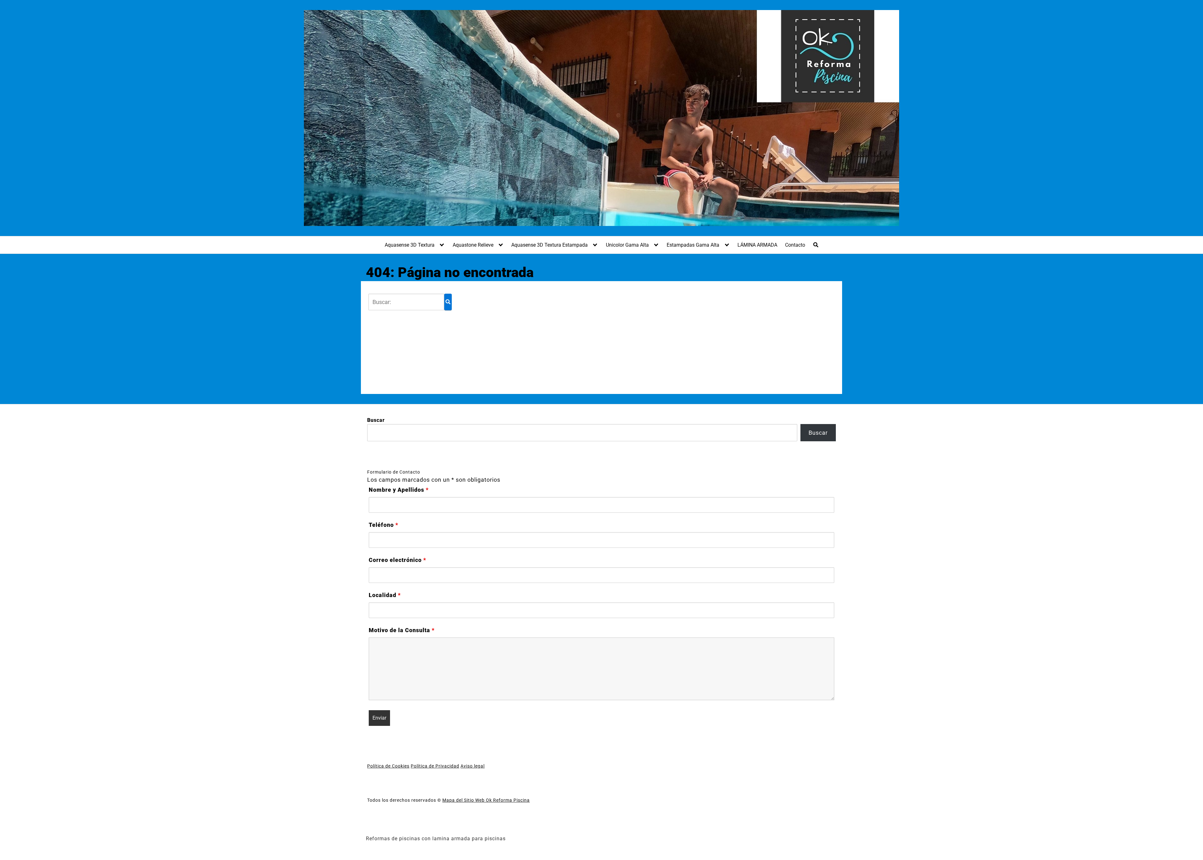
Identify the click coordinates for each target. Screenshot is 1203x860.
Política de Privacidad (435, 765)
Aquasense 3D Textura (410, 245)
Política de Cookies (388, 765)
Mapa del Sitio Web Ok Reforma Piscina (486, 800)
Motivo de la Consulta (402, 630)
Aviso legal (473, 765)
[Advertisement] (641, 337)
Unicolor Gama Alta (627, 245)
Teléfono (383, 525)
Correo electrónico (397, 560)
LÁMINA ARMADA (757, 245)
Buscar (376, 420)
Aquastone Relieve (473, 245)
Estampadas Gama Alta (693, 245)
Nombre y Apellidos (399, 490)
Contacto (795, 245)
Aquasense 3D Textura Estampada (549, 245)
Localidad (385, 595)
